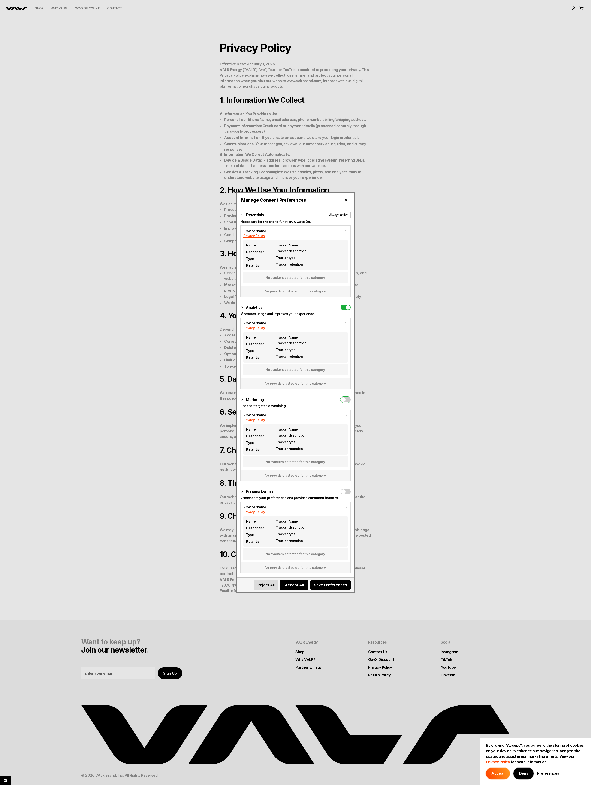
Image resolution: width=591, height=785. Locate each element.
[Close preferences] (346, 200)
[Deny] (523, 773)
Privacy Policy (254, 236)
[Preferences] (548, 773)
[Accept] (498, 773)
